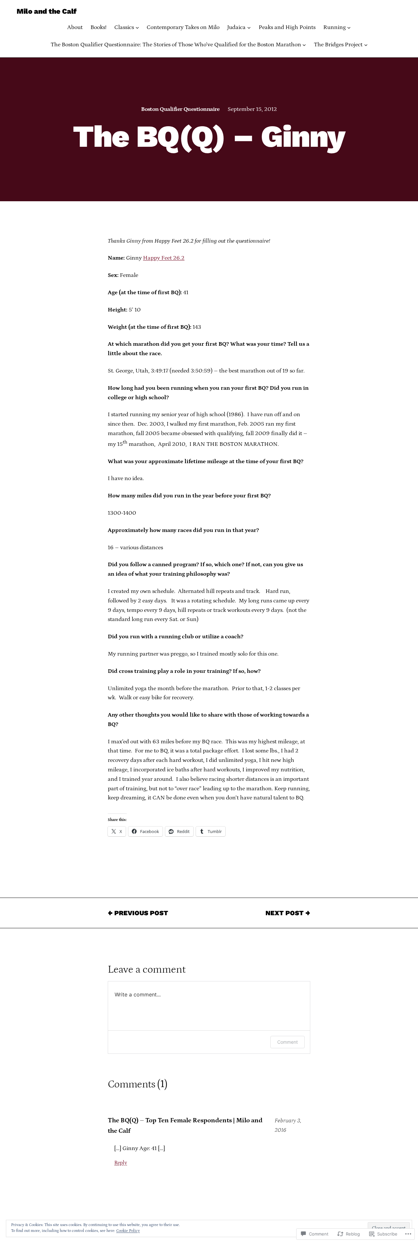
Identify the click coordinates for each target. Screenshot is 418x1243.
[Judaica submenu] (249, 27)
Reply (120, 1163)
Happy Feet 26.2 (164, 258)
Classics (124, 27)
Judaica (236, 27)
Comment (287, 1042)
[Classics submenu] (137, 27)
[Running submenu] (349, 27)
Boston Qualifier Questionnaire (180, 109)
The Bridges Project (338, 44)
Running (334, 27)
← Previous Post (138, 913)
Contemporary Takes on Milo (183, 27)
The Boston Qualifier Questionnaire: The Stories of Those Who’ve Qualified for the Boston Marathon (176, 44)
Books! (98, 27)
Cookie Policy (128, 1231)
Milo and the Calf (46, 11)
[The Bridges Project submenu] (366, 45)
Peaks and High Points (287, 27)
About (75, 27)
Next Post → (287, 913)
